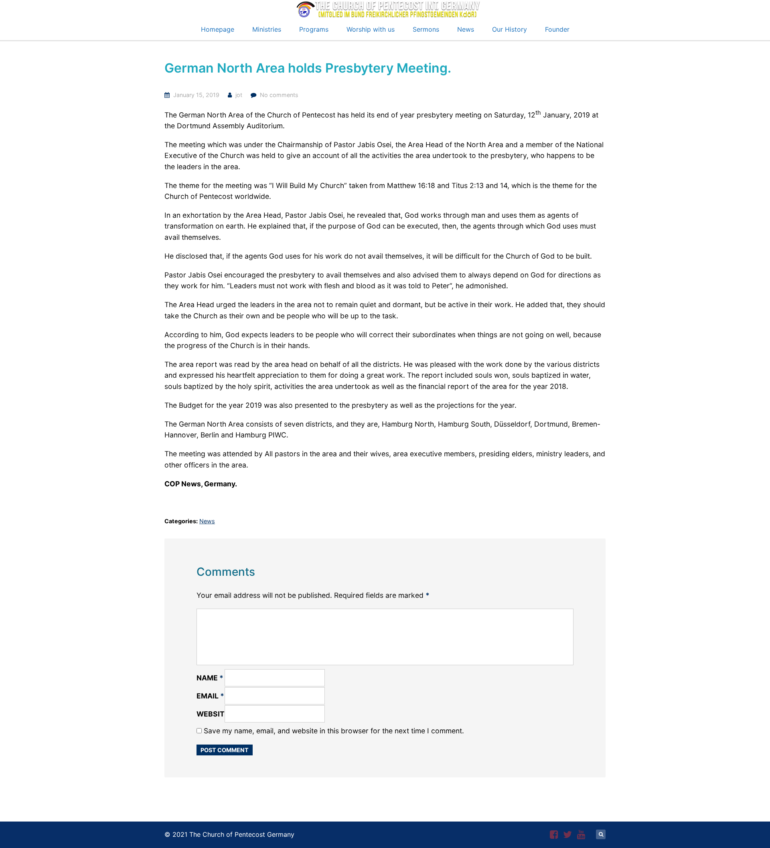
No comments (279, 94)
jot (238, 94)
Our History (509, 29)
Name (210, 678)
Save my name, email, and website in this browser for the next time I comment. (334, 731)
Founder (557, 29)
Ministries (266, 29)
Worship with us (370, 29)
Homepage (217, 29)
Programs (313, 29)
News (465, 29)
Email (210, 696)
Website (213, 714)
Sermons (426, 29)
